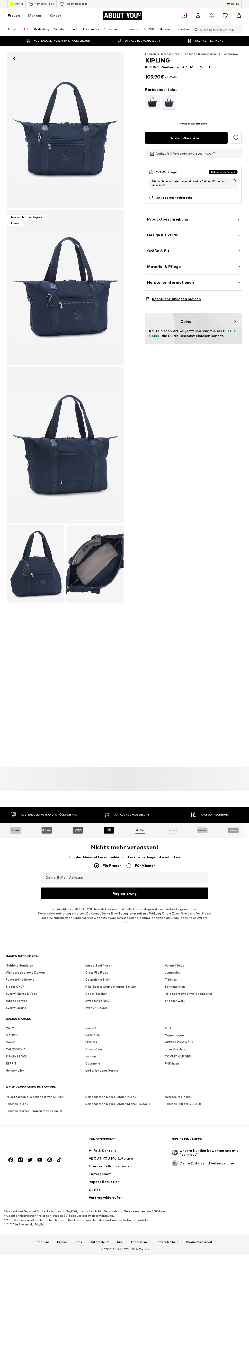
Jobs (78, 1241)
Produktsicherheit (199, 1241)
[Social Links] (11, 1160)
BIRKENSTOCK (16, 1056)
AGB (120, 1241)
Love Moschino (175, 1049)
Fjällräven (172, 1063)
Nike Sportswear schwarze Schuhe (110, 986)
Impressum (139, 1241)
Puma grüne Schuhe (20, 979)
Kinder (55, 15)
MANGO (12, 1035)
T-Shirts (171, 979)
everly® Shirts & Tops (21, 993)
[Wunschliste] (225, 15)
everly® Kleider (96, 1008)
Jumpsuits (172, 972)
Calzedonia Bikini (97, 979)
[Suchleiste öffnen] (195, 29)
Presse (62, 1241)
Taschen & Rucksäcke (201, 54)
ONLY (10, 1028)
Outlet (19, 3)
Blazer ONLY (15, 986)
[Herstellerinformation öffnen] (214, 153)
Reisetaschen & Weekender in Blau (110, 1097)
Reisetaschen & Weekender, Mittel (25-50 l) (117, 1104)
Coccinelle (92, 1063)
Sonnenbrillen (175, 986)
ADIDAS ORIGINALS (179, 1042)
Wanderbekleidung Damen (25, 972)
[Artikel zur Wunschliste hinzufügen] (236, 138)
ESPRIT (11, 1063)
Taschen (228, 54)
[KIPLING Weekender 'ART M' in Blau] (65, 445)
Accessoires (170, 54)
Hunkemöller (15, 1070)
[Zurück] (14, 59)
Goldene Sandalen (19, 965)
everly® (90, 1028)
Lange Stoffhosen (98, 965)
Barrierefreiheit (166, 1241)
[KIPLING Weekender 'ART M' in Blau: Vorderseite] (65, 130)
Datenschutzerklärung (54, 913)
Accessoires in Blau (178, 1097)
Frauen (14, 15)
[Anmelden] (198, 15)
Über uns (42, 1241)
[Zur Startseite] (32, 1141)
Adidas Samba (16, 1001)
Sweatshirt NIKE (97, 1001)
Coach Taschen (96, 993)
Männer (35, 15)
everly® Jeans (16, 1008)
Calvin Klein (93, 1049)
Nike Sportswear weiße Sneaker (188, 993)
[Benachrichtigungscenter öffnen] (211, 15)
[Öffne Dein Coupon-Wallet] (184, 15)
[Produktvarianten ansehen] (152, 102)
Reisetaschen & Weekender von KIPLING (35, 1097)
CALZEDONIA (16, 1049)
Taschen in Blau (17, 1104)
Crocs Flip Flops (96, 972)
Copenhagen (174, 1035)
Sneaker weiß (175, 1001)
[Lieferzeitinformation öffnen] (234, 180)
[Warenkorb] (239, 15)
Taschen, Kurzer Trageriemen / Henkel (34, 1111)
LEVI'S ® (91, 1042)
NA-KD (11, 1042)
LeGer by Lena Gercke (101, 1070)
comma (90, 1056)
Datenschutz (99, 1241)
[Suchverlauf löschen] (238, 30)
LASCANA (92, 1035)
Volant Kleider (175, 965)
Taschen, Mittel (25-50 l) (183, 1104)
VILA (168, 1028)
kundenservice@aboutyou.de (94, 918)
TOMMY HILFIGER (178, 1056)
